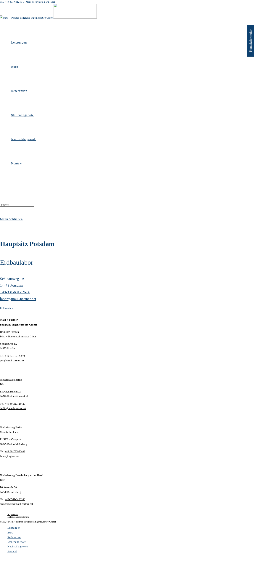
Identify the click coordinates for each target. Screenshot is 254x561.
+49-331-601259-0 (15, 356)
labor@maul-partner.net (18, 299)
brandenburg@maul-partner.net (16, 504)
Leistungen (13, 527)
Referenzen (14, 537)
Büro (10, 532)
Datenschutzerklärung (18, 516)
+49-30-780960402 (15, 451)
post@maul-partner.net (12, 360)
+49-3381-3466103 (15, 499)
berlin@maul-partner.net (13, 408)
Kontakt (12, 551)
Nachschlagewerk (17, 546)
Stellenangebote (16, 541)
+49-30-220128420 (15, 403)
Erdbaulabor (6, 308)
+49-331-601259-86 (15, 292)
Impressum (12, 514)
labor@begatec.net (10, 456)
